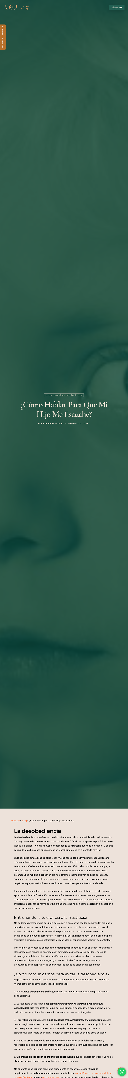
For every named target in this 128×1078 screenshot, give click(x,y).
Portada (15, 820)
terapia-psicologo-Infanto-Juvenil (64, 395)
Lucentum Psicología (52, 423)
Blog (24, 820)
